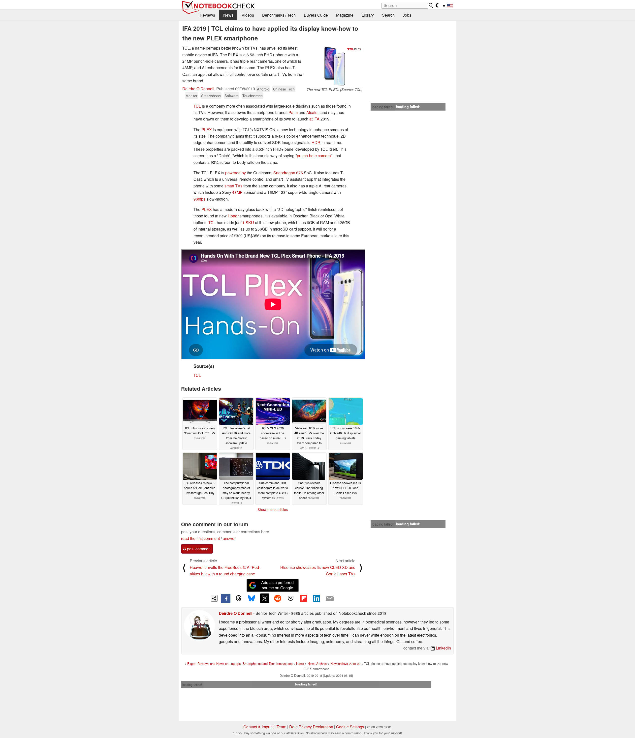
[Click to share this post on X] (264, 598)
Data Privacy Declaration (311, 727)
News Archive (317, 663)
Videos (248, 15)
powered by (235, 173)
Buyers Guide (316, 15)
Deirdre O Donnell (198, 88)
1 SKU (248, 222)
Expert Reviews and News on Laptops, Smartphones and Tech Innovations (239, 663)
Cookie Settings (350, 727)
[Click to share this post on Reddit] (277, 598)
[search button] (431, 5)
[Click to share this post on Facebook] (225, 598)
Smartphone (211, 95)
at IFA (314, 119)
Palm (293, 112)
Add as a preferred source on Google (277, 585)
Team (281, 727)
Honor (233, 216)
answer (229, 538)
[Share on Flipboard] (303, 598)
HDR (316, 142)
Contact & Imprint (258, 727)
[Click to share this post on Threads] (238, 598)
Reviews (207, 15)
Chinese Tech (284, 88)
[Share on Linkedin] (316, 598)
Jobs (407, 15)
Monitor (191, 95)
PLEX (206, 129)
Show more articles (272, 509)
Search (388, 15)
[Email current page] (329, 598)
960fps (199, 199)
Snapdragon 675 (288, 173)
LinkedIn (443, 648)
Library (368, 15)
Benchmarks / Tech (279, 15)
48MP (237, 192)
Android (263, 88)
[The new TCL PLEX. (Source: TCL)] (334, 66)
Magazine (344, 15)
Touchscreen (252, 95)
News (228, 15)
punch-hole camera (314, 155)
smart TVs (233, 186)
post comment (199, 549)
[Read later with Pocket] (290, 598)
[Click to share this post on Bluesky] (251, 598)
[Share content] (214, 598)
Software (231, 95)
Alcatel (312, 112)
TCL (197, 106)
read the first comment (200, 538)
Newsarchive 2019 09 (345, 663)
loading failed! (383, 106)
